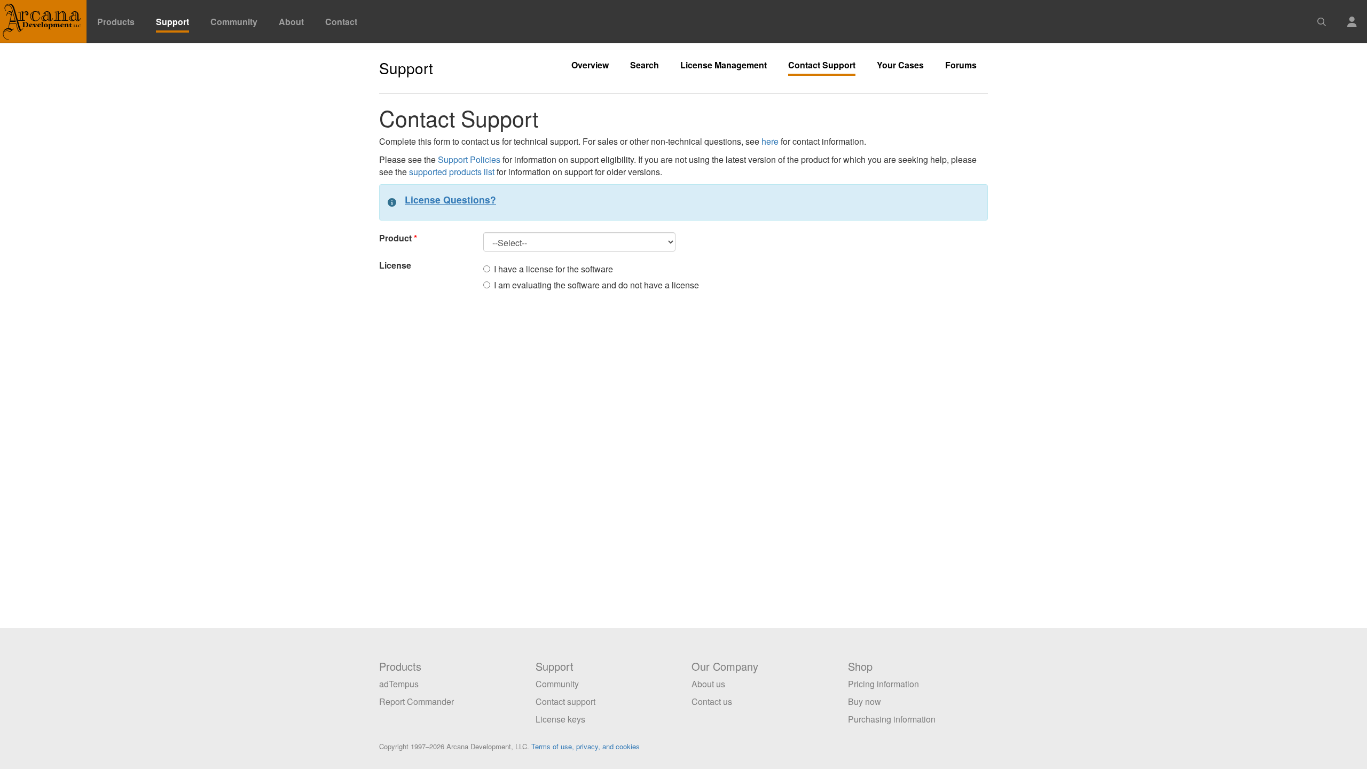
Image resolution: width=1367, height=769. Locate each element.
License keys (560, 719)
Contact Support (821, 65)
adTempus (399, 684)
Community (233, 21)
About (291, 21)
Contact (341, 21)
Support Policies (469, 159)
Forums (961, 65)
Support (172, 21)
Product (395, 238)
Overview (590, 65)
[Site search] (1321, 15)
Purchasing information (892, 719)
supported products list (451, 172)
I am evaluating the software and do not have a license (596, 285)
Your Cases (900, 65)
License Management (723, 65)
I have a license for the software (553, 269)
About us (708, 684)
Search (644, 65)
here (770, 141)
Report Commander (416, 701)
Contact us (712, 701)
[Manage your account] (1352, 15)
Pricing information (883, 684)
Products (116, 21)
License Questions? (450, 199)
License (395, 265)
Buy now (864, 701)
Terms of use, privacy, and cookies (585, 746)
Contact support (565, 701)
